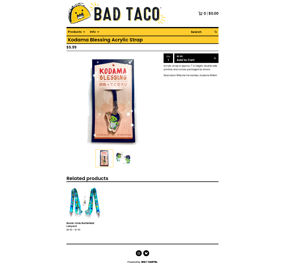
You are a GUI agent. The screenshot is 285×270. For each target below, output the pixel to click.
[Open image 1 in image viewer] (113, 100)
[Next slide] (157, 100)
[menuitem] (76, 32)
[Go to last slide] (70, 100)
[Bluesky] (146, 253)
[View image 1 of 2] (104, 158)
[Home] (116, 13)
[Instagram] (139, 253)
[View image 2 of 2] (123, 158)
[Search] (215, 32)
